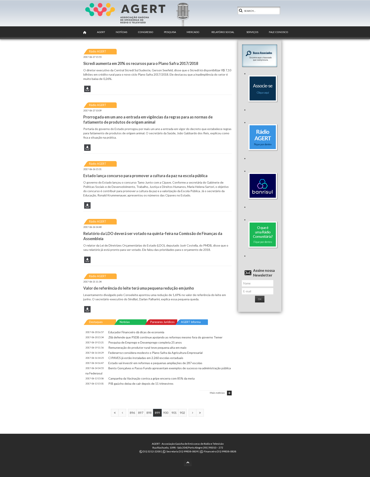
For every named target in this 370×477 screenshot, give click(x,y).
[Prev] (122, 413)
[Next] (192, 413)
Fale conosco (278, 32)
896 (132, 412)
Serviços (252, 32)
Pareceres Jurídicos (162, 322)
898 (149, 412)
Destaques (96, 322)
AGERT (101, 32)
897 (140, 412)
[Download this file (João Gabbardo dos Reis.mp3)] (87, 149)
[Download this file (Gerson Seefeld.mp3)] (87, 90)
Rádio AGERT (97, 51)
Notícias (121, 32)
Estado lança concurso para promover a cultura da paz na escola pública (145, 175)
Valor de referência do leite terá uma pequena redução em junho (138, 288)
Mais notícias (217, 392)
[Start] (115, 413)
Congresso (145, 32)
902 (182, 412)
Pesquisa (170, 32)
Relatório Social (223, 32)
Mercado (193, 32)
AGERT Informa (191, 322)
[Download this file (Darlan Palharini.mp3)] (87, 311)
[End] (200, 413)
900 (165, 412)
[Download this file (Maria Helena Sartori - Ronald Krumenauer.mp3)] (87, 207)
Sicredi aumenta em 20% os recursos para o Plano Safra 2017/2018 (140, 63)
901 (174, 412)
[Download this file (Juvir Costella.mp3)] (87, 261)
